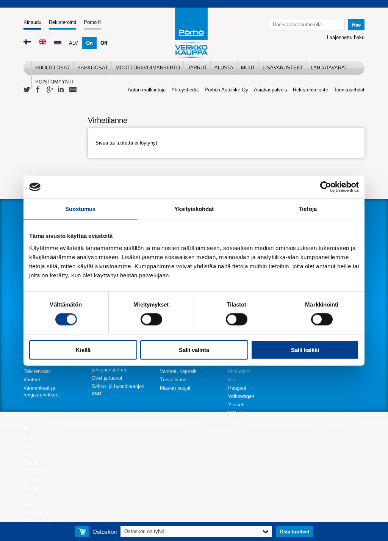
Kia (231, 379)
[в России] (57, 43)
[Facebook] (38, 89)
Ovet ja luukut (107, 378)
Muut (248, 68)
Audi (28, 438)
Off (103, 43)
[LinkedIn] (61, 89)
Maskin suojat (175, 388)
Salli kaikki (305, 349)
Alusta (223, 68)
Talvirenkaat (36, 371)
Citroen (31, 446)
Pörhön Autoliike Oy (226, 90)
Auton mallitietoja (147, 90)
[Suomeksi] (27, 43)
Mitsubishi (239, 371)
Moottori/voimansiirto (148, 68)
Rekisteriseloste (310, 90)
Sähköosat (92, 68)
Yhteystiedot (185, 90)
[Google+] (50, 89)
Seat (28, 496)
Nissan (31, 480)
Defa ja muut (37, 521)
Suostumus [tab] (80, 209)
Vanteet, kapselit (178, 371)
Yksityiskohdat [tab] (194, 209)
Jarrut (197, 68)
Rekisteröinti (62, 22)
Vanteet (31, 379)
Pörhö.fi (92, 22)
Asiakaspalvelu (270, 90)
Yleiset (235, 404)
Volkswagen (241, 396)
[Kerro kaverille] (73, 89)
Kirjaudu (32, 22)
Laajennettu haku (346, 37)
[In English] (42, 43)
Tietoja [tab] (308, 209)
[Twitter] (27, 89)
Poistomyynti (54, 82)
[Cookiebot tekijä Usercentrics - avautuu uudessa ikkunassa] (326, 187)
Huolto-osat (52, 68)
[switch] (151, 319)
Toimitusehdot (349, 90)
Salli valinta (194, 349)
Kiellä (83, 349)
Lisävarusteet (283, 68)
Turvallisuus (173, 379)
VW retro (237, 413)
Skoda (30, 505)
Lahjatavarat (329, 68)
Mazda (30, 463)
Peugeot (237, 388)
